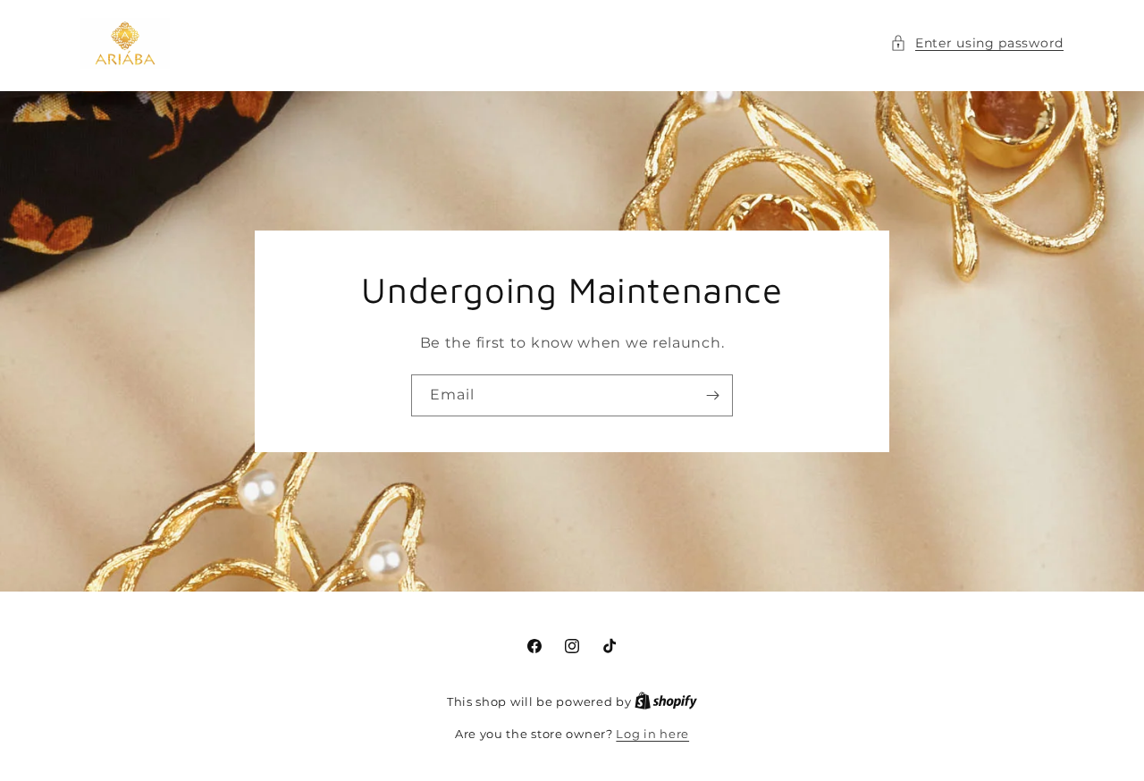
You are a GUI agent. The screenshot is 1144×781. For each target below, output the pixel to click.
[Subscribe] (712, 395)
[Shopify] (666, 701)
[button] (977, 43)
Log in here (652, 733)
